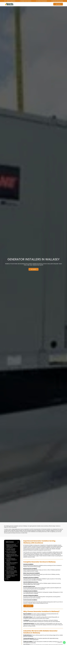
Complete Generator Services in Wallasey (10, 549)
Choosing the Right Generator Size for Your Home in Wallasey (11, 568)
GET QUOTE (33, 269)
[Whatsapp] (64, 642)
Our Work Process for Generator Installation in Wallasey (11, 560)
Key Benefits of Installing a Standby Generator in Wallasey (12, 564)
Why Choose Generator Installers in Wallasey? (11, 552)
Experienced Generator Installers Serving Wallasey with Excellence (12, 546)
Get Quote (58, 4)
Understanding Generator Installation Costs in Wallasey (11, 576)
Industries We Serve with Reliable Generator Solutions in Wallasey (12, 556)
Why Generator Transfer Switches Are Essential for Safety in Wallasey (11, 572)
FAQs (7, 579)
